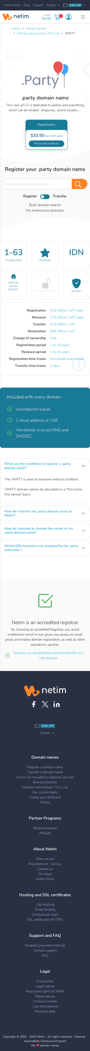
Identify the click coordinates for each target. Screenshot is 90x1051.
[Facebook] (33, 704)
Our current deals (45, 792)
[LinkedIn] (56, 704)
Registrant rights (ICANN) (45, 991)
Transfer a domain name (45, 772)
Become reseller (45, 828)
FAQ (45, 955)
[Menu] (82, 16)
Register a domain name (45, 767)
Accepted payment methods (45, 945)
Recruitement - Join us (45, 864)
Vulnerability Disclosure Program (45, 1041)
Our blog (45, 874)
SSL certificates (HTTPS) (45, 919)
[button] (68, 16)
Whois (45, 802)
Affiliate (45, 833)
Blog (27, 5)
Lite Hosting (45, 904)
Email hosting (45, 909)
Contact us (45, 869)
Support (38, 5)
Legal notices (45, 986)
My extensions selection (45, 210)
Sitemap (80, 1037)
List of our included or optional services (45, 777)
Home (16, 28)
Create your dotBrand (45, 797)
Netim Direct (12, 5)
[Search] (79, 184)
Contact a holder (45, 1001)
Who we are (45, 859)
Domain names (35, 28)
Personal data (45, 1011)
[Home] (16, 17)
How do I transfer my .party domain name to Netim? (38, 513)
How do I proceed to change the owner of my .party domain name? (38, 530)
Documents (45, 981)
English (51, 5)
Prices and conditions (46, 144)
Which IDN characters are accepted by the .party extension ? (41, 548)
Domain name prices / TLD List (38, 33)
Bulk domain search (45, 204)
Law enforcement (45, 1006)
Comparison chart (45, 914)
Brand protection (45, 782)
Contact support (45, 950)
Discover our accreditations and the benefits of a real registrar (48, 655)
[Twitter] (45, 704)
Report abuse (45, 996)
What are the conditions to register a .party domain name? (37, 466)
